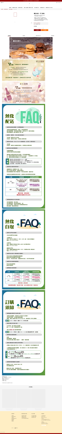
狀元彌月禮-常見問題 (24, 415)
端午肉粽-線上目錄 (34, 417)
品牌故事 (13, 415)
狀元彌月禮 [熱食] (20, 7)
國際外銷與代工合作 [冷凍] (49, 7)
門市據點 (13, 417)
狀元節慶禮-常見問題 (34, 416)
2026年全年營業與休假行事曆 (25, 418)
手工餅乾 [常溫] (15, 9)
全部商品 (2, 9)
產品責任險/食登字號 (14, 418)
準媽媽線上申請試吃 (24, 416)
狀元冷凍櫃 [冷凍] (36, 7)
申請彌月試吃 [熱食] (14, 7)
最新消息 (10, 7)
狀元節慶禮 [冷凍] (42, 7)
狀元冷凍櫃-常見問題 (34, 415)
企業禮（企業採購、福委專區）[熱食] (28, 7)
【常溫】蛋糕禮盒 (10, 9)
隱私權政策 (13, 419)
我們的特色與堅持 (14, 416)
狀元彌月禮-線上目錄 (24, 417)
